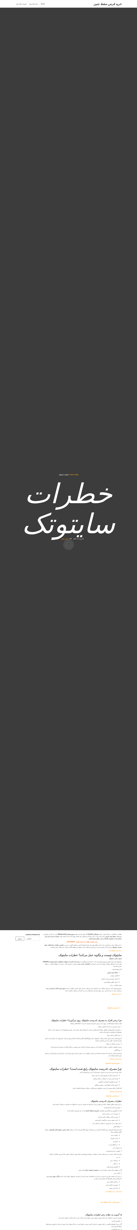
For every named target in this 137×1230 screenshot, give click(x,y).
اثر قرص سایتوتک (116, 994)
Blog (43, 4)
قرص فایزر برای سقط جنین (113, 1191)
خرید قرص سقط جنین (108, 4)
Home (72, 475)
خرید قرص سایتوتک (112, 1095)
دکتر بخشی (64, 539)
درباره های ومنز (33, 4)
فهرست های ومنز (21, 4)
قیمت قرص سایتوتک (116, 1059)
